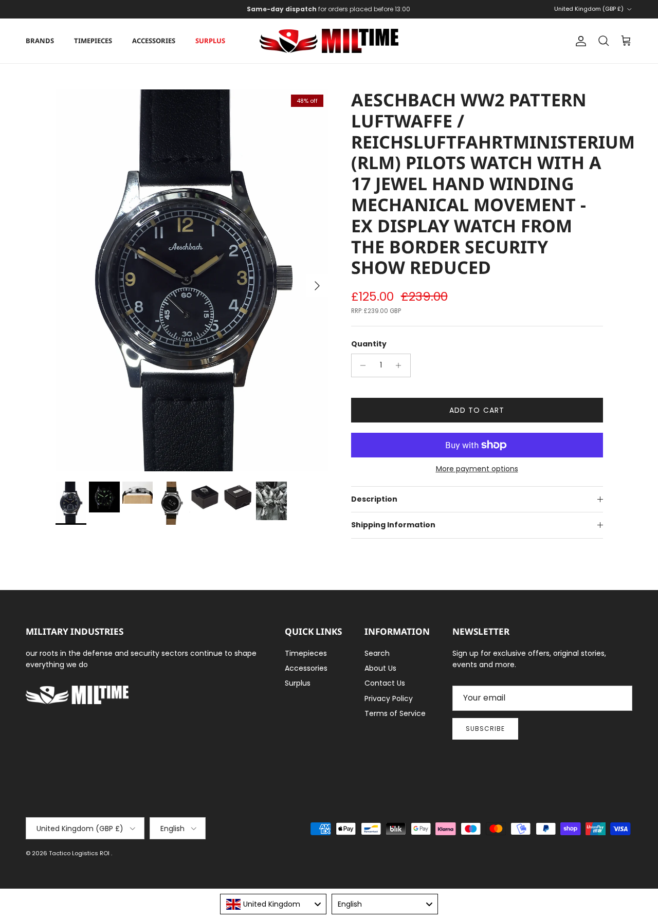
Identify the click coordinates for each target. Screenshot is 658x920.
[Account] (579, 41)
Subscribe (485, 728)
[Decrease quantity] (361, 365)
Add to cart (476, 410)
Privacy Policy (388, 698)
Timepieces (93, 40)
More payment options (477, 469)
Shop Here (396, 13)
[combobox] (273, 904)
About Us (380, 668)
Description (374, 499)
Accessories (153, 40)
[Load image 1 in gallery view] (192, 280)
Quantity (369, 344)
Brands (40, 40)
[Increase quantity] (401, 365)
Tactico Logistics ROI (80, 853)
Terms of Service (395, 713)
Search (377, 653)
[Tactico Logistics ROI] (329, 41)
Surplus (210, 40)
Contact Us (384, 683)
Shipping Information (393, 525)
